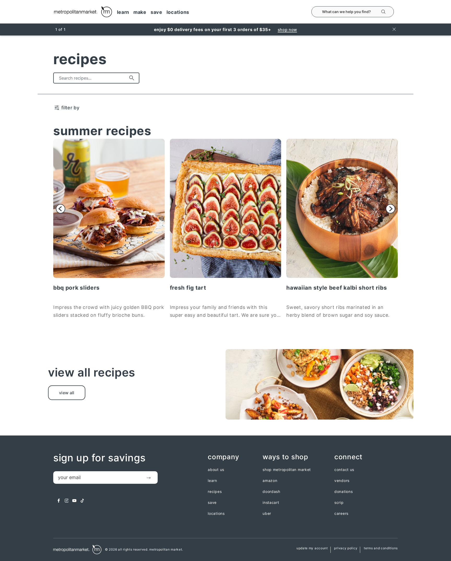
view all (66, 392)
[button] (60, 208)
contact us (344, 470)
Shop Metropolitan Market (287, 470)
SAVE (156, 12)
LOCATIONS (178, 12)
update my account (312, 548)
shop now (287, 30)
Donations (343, 492)
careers (341, 513)
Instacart (271, 502)
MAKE (139, 12)
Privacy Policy (345, 548)
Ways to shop (285, 457)
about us (216, 470)
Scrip (339, 502)
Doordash (271, 492)
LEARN (123, 12)
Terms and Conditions (381, 548)
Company (223, 457)
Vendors (341, 481)
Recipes (215, 492)
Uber (267, 513)
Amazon (270, 481)
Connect (348, 457)
